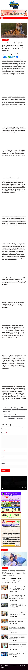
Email (3, 457)
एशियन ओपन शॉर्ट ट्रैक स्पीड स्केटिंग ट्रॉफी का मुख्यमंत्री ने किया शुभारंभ (16, 654)
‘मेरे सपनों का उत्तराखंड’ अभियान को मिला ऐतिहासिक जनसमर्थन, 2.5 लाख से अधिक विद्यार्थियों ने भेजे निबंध (13, 573)
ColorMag (24, 665)
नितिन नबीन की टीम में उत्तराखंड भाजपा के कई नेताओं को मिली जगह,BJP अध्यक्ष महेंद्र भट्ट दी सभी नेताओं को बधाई (17, 646)
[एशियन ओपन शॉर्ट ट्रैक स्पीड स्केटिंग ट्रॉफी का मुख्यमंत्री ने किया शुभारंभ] (4, 655)
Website (3, 463)
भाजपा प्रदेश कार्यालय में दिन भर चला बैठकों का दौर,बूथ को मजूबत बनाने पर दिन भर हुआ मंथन (16, 620)
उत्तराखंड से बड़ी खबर (5, 39)
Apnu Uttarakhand (15, 54)
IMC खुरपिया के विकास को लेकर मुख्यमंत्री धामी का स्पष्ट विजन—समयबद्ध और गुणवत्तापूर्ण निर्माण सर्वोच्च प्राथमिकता (17, 629)
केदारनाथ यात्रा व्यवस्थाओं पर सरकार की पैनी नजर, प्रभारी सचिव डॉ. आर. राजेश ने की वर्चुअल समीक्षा (17, 613)
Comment (4, 433)
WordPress (5, 667)
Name (3, 451)
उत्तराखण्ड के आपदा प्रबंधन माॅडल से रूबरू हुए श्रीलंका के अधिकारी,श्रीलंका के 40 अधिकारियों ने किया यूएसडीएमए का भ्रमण (17, 637)
